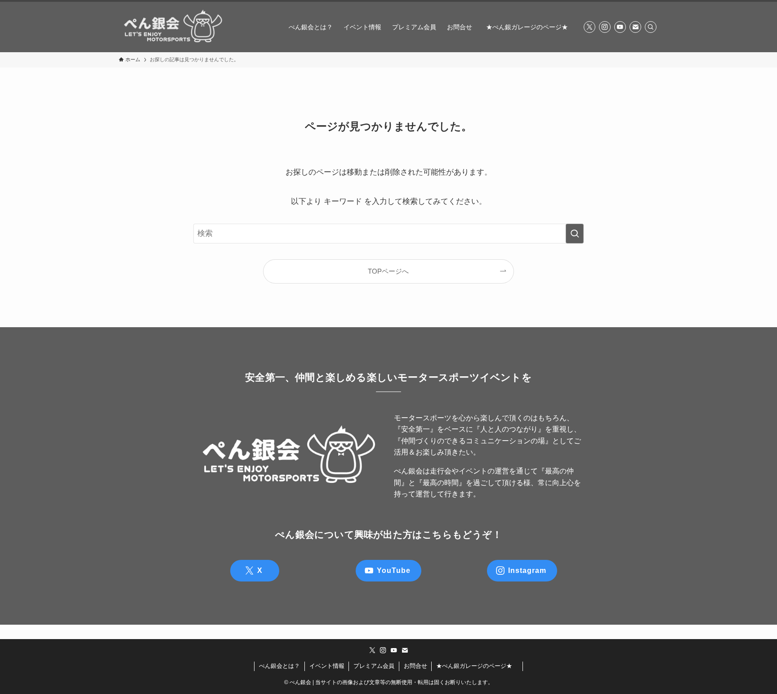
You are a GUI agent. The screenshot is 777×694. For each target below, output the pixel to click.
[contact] (635, 27)
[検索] (650, 27)
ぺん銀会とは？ (279, 665)
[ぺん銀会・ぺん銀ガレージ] (173, 27)
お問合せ (415, 665)
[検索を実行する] (575, 233)
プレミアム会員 (373, 665)
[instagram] (605, 27)
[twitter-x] (589, 27)
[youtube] (620, 27)
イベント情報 (326, 665)
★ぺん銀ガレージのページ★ (477, 665)
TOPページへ (388, 271)
